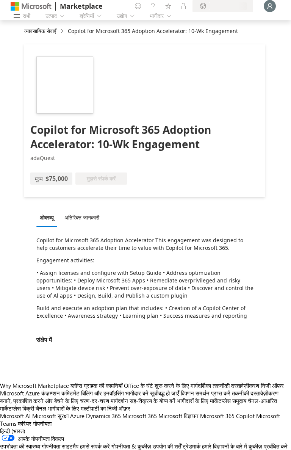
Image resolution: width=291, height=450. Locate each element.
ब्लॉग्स (76, 385)
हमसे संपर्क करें (95, 446)
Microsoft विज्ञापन (178, 416)
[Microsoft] (31, 6)
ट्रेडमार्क (191, 446)
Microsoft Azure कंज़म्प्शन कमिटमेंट (40, 393)
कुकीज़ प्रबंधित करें (268, 446)
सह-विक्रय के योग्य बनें (152, 401)
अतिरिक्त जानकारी (81, 217)
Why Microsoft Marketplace (34, 385)
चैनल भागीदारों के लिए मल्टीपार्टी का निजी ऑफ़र (83, 408)
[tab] (48, 217)
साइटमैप (70, 446)
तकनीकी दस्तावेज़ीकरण (236, 385)
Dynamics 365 (103, 416)
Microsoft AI (15, 416)
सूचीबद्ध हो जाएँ (164, 393)
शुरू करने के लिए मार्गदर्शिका (183, 385)
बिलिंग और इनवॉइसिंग (102, 393)
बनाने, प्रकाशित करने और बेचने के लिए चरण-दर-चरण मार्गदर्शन (64, 401)
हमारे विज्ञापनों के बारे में (224, 446)
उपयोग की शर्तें (167, 446)
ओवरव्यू (47, 217)
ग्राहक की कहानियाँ (103, 385)
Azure (77, 416)
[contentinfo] (63, 31)
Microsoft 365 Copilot (227, 416)
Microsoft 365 (139, 416)
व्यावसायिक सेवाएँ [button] (40, 30)
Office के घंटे (138, 385)
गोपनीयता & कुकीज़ (131, 446)
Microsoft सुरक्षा (50, 416)
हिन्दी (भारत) (12, 431)
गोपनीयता (42, 423)
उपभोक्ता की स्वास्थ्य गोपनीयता (30, 446)
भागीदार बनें (137, 393)
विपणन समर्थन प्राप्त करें (205, 393)
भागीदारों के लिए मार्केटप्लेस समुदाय (211, 401)
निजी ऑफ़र (272, 385)
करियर (24, 423)
